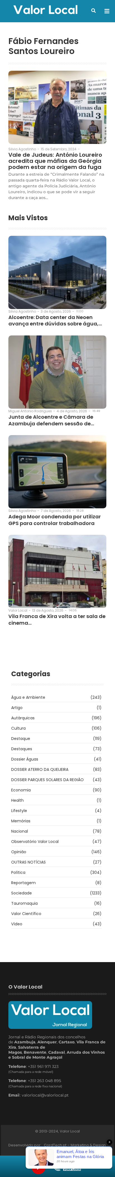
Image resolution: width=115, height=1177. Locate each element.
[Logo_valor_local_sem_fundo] (45, 10)
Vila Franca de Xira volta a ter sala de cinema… (57, 619)
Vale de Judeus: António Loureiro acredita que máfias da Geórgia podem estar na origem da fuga (55, 161)
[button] (93, 10)
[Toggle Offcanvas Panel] (106, 11)
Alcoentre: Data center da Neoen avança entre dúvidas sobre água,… (55, 320)
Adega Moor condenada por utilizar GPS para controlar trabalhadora (54, 519)
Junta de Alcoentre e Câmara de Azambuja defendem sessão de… (51, 420)
